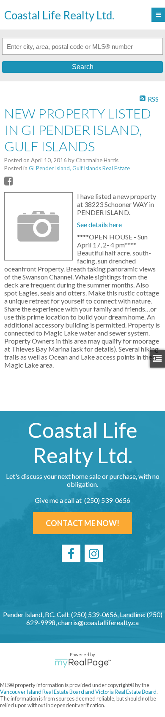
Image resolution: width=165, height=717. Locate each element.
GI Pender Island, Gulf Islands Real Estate (79, 168)
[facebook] (71, 553)
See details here (99, 224)
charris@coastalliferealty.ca (98, 622)
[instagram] (94, 553)
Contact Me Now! (82, 523)
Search (83, 66)
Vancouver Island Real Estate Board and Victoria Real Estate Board (78, 691)
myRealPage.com (82, 663)
